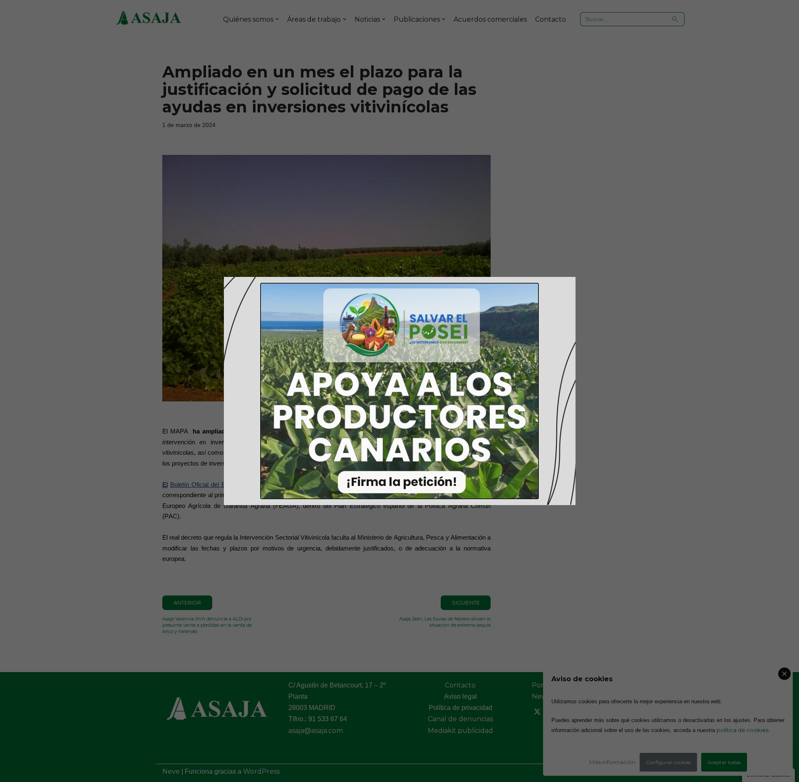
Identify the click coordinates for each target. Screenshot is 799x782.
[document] (399, 391)
